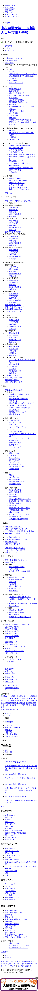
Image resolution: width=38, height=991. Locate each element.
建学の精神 (9, 63)
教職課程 (12, 104)
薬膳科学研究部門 (12, 627)
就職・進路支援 (15, 214)
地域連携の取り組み (16, 567)
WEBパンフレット (12, 16)
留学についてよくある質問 (15, 548)
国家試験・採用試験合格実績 (20, 501)
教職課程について (12, 375)
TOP (6, 750)
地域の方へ (9, 682)
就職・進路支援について (18, 492)
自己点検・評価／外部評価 (19, 95)
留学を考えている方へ (13, 544)
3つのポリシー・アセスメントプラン (23, 74)
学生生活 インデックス (13, 390)
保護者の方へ (10, 10)
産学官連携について (16, 577)
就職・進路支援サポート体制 (20, 499)
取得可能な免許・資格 (13, 377)
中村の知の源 (10, 562)
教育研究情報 (14, 91)
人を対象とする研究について (20, 163)
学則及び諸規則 (15, 89)
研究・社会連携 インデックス (16, 560)
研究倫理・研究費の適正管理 (20, 617)
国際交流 (8, 732)
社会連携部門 (10, 638)
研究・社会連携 (11, 734)
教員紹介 (12, 216)
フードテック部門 (12, 636)
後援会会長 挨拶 (15, 479)
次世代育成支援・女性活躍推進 (21, 168)
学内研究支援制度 (16, 610)
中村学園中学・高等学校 (19, 698)
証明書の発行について (17, 412)
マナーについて (15, 447)
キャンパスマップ (16, 83)
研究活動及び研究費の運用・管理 (22, 154)
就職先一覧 (13, 497)
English (7, 22)
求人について (14, 512)
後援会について (15, 477)
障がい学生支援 (15, 170)
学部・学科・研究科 (12, 727)
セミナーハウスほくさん (14, 651)
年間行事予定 (14, 420)
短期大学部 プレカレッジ (14, 307)
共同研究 (12, 584)
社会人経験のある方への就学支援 (22, 403)
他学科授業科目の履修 (13, 309)
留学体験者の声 (11, 542)
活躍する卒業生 (15, 503)
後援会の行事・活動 (16, 481)
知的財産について (16, 172)
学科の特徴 (13, 207)
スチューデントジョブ (17, 427)
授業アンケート (15, 135)
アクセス (8, 48)
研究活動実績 (14, 614)
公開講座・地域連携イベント (20, 597)
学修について (14, 453)
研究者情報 (13, 113)
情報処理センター (12, 653)
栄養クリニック (11, 633)
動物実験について (16, 161)
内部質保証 (13, 98)
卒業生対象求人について (18, 510)
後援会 (11, 475)
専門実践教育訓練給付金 (18, 102)
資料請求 (8, 46)
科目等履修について (16, 466)
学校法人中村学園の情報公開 (20, 120)
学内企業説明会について (18, 517)
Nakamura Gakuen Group (18, 187)
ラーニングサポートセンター (16, 646)
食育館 (7, 648)
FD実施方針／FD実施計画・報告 (21, 133)
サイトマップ (10, 690)
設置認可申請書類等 (16, 100)
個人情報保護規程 (16, 148)
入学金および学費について (19, 394)
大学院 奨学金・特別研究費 (19, 408)
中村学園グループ (7, 961)
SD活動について (15, 139)
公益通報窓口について (17, 152)
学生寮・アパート (16, 423)
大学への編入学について (14, 311)
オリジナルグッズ (16, 185)
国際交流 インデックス (13, 527)
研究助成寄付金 (15, 586)
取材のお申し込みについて (19, 189)
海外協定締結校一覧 (12, 537)
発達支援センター (12, 642)
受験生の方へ (10, 5)
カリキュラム (14, 455)
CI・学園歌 (13, 80)
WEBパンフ (9, 50)
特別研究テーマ (15, 326)
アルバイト (13, 425)
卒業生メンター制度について (16, 937)
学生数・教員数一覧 (16, 93)
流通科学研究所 (11, 629)
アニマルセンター (12, 644)
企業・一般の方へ (12, 14)
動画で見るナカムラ (16, 183)
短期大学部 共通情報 (13, 305)
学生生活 (8, 730)
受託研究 (12, 582)
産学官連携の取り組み (17, 579)
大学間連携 (13, 115)
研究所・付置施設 (12, 736)
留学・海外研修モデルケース (16, 529)
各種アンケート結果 (16, 111)
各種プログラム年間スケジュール (17, 533)
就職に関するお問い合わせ (19, 508)
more (2, 806)
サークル (12, 429)
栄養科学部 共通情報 (13, 232)
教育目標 (12, 212)
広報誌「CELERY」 (16, 178)
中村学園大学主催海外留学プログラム (19, 531)
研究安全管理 (14, 165)
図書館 (11, 661)
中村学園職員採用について (11, 709)
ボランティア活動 (16, 431)
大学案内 (8, 725)
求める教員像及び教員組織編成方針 (22, 76)
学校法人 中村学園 (8, 696)
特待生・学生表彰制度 (17, 405)
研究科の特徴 (14, 320)
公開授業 (12, 137)
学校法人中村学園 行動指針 (19, 145)
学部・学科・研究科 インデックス (18, 201)
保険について (14, 410)
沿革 (11, 69)
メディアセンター (16, 659)
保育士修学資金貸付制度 (18, 399)
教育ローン (13, 401)
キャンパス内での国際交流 (15, 550)
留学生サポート (15, 445)
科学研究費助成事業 (16, 612)
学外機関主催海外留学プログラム (17, 539)
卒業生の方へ (10, 12)
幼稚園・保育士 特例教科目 (19, 571)
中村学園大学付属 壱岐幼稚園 (14, 703)
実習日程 (12, 505)
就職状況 (12, 494)
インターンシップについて (19, 514)
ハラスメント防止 (16, 150)
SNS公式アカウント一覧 (18, 180)
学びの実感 (13, 322)
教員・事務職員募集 (24, 961)
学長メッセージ (11, 60)
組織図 (11, 71)
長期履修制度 (14, 469)
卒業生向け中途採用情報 (18, 519)
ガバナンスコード (16, 78)
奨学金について (15, 396)
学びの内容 (13, 210)
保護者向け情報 (15, 484)
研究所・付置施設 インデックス (17, 625)
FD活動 (12, 130)
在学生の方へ (10, 8)
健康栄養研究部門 (12, 631)
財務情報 (12, 118)
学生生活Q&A (14, 414)
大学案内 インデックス (13, 58)
